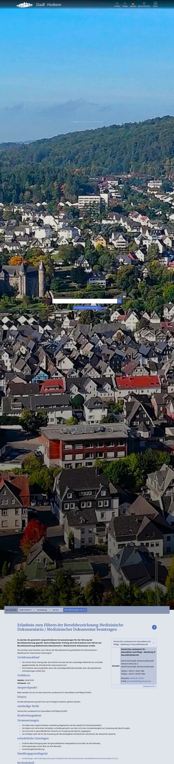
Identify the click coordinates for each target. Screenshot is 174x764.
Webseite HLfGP (137, 678)
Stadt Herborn (25, 610)
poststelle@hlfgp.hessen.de (139, 681)
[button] (119, 301)
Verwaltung (42, 610)
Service (56, 610)
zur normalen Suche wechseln (86, 308)
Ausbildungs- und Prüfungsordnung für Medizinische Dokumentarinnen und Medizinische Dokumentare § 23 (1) (70, 758)
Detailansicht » (149, 686)
